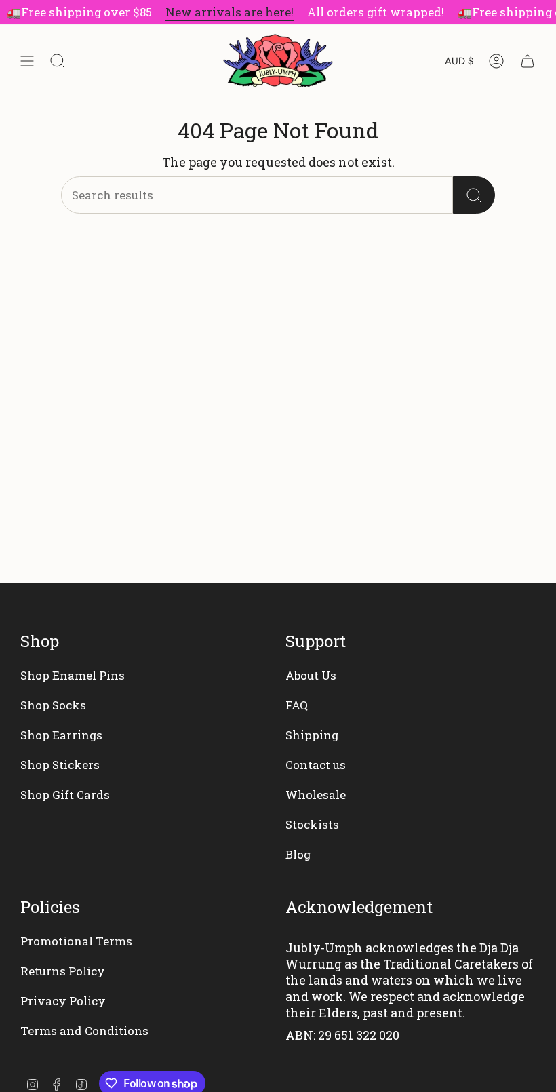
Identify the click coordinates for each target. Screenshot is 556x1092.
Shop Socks (53, 705)
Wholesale (315, 794)
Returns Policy (62, 971)
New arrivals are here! (225, 12)
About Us (310, 675)
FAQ (296, 705)
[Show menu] (27, 61)
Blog (298, 854)
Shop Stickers (60, 765)
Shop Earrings (61, 735)
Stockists (312, 824)
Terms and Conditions (84, 1030)
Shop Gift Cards (65, 794)
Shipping (311, 735)
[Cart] (527, 61)
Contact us (315, 765)
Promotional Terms (76, 941)
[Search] (474, 195)
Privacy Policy (63, 1001)
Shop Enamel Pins (72, 675)
